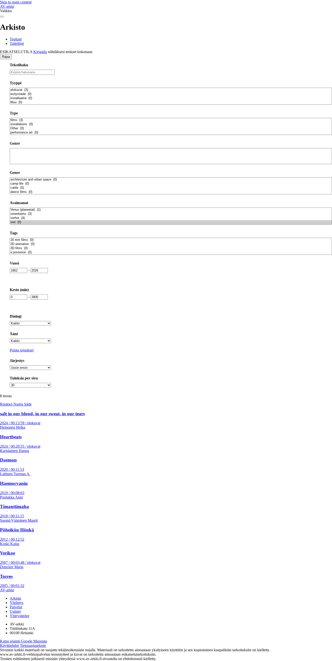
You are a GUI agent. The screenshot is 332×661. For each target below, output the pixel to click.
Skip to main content (16, 2)
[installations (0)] (171, 124)
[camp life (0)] (171, 184)
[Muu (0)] (171, 102)
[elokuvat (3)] (171, 90)
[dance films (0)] (171, 192)
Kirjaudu (40, 52)
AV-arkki (7, 6)
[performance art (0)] (171, 133)
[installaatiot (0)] (171, 98)
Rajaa (6, 56)
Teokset (16, 39)
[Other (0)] (171, 128)
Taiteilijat (17, 43)
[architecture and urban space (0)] (171, 180)
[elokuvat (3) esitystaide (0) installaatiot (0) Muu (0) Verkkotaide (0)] (171, 96)
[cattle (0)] (171, 188)
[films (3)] (171, 120)
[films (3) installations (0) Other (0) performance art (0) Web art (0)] (171, 126)
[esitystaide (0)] (171, 94)
